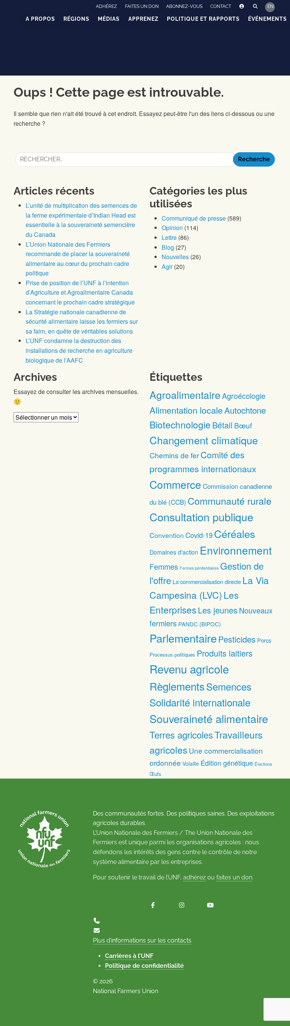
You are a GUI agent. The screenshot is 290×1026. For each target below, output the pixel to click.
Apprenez (143, 19)
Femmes (164, 566)
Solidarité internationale (200, 702)
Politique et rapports (203, 19)
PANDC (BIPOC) (199, 624)
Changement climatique (204, 440)
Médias (109, 19)
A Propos (40, 19)
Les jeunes (218, 610)
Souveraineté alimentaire (209, 718)
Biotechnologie (180, 424)
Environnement (236, 550)
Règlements (177, 686)
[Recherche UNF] (255, 6)
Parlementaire (183, 638)
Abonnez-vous (184, 6)
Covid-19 (199, 535)
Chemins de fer (174, 455)
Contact (220, 6)
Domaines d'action (174, 552)
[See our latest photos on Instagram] (181, 905)
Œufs (155, 773)
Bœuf (243, 425)
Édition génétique (227, 763)
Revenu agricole (189, 669)
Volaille (190, 763)
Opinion (172, 227)
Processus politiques (172, 654)
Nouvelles (175, 256)
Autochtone (245, 410)
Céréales (234, 533)
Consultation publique (201, 516)
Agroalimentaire (185, 394)
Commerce (175, 484)
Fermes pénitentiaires (199, 568)
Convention (167, 535)
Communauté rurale (229, 500)
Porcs (264, 640)
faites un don (234, 877)
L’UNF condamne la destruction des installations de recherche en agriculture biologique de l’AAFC (79, 350)
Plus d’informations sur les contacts (142, 940)
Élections (263, 764)
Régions (76, 19)
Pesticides (237, 639)
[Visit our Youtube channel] (210, 905)
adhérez (194, 877)
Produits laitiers (225, 653)
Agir (167, 266)
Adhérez (106, 6)
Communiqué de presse (194, 218)
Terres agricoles (181, 734)
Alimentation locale (186, 409)
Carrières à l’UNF (129, 956)
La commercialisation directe (207, 582)
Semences (228, 686)
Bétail (222, 425)
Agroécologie (243, 395)
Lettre (169, 237)
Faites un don (142, 6)
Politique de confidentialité (144, 965)
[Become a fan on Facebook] (153, 905)
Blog (168, 247)
